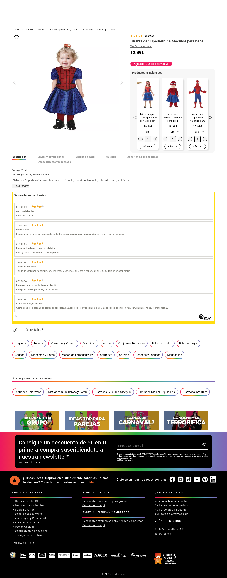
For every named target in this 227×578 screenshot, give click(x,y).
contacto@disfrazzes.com (171, 513)
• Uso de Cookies (23, 526)
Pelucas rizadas (162, 343)
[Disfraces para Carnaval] (136, 429)
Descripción (19, 156)
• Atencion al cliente (26, 522)
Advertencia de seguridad (142, 156)
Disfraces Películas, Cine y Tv (113, 392)
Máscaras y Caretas (63, 343)
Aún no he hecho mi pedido (172, 501)
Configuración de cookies (31, 531)
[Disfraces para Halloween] (186, 429)
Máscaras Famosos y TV (77, 355)
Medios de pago (85, 156)
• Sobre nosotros (24, 509)
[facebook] (172, 479)
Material (111, 156)
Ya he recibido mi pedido (171, 509)
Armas (107, 343)
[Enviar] (203, 445)
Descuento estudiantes (29, 505)
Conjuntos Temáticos (131, 343)
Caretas (124, 355)
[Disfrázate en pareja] (87, 429)
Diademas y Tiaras (43, 355)
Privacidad (39, 518)
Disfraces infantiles (195, 392)
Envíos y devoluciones (51, 156)
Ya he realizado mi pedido (171, 505)
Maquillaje (89, 343)
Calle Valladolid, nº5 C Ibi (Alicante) (169, 531)
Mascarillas (174, 355)
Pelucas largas (188, 343)
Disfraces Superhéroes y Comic (68, 392)
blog (92, 482)
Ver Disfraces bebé (141, 46)
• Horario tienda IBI (25, 501)
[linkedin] (213, 479)
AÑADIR (147, 146)
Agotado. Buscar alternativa (151, 64)
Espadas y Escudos (148, 355)
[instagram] (180, 479)
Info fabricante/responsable (54, 162)
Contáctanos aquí (93, 505)
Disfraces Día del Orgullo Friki (157, 392)
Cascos (19, 355)
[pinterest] (205, 479)
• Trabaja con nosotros (27, 535)
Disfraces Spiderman (28, 392)
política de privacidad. (126, 460)
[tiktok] (188, 479)
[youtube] (196, 479)
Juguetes (21, 343)
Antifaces (106, 355)
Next (209, 115)
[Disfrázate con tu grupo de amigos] (37, 429)
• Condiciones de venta (27, 513)
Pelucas (39, 343)
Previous (133, 115)
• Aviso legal (21, 518)
